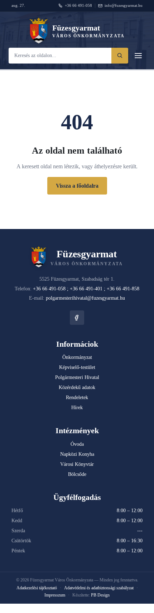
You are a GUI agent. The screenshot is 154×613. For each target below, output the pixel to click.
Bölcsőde (77, 474)
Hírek (77, 407)
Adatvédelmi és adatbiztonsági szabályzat (99, 587)
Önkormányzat (77, 357)
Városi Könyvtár (77, 464)
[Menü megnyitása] (138, 55)
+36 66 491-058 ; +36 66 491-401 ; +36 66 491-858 (86, 288)
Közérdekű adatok (77, 387)
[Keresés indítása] (119, 56)
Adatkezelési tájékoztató (36, 587)
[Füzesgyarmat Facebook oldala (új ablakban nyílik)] (77, 317)
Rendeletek (77, 397)
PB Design (100, 595)
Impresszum (54, 595)
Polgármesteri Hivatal (77, 377)
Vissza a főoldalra (77, 186)
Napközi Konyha (77, 454)
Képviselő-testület (77, 367)
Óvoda (77, 444)
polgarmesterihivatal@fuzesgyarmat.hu (85, 298)
